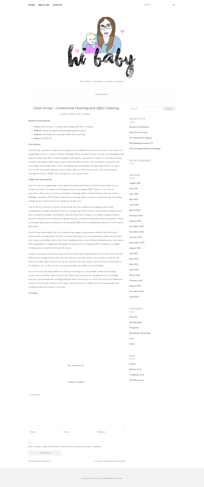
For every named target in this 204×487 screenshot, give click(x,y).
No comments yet (76, 365)
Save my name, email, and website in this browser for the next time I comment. (64, 446)
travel (132, 344)
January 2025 (135, 286)
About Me (43, 5)
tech (131, 338)
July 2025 (133, 253)
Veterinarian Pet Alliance (140, 137)
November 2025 (136, 232)
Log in (132, 364)
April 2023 (134, 296)
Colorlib (100, 478)
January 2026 (135, 221)
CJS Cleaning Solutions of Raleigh (145, 148)
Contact (58, 5)
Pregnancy (102, 94)
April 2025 (134, 269)
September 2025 (136, 242)
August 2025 (135, 248)
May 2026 (133, 199)
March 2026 (134, 210)
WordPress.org (136, 380)
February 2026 (136, 215)
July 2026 (133, 188)
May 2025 (133, 264)
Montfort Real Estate (139, 127)
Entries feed (135, 369)
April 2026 (134, 204)
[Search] (174, 5)
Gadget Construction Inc (109, 461)
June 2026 (133, 194)
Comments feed (136, 374)
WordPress (118, 478)
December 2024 (136, 291)
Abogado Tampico (40, 461)
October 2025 (135, 237)
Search (169, 108)
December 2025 (136, 226)
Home (31, 5)
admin (87, 114)
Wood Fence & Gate (138, 132)
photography (135, 322)
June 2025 (133, 259)
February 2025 (136, 280)
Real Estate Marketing (139, 333)
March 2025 (134, 275)
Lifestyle (133, 317)
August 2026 (135, 183)
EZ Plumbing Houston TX (141, 143)
